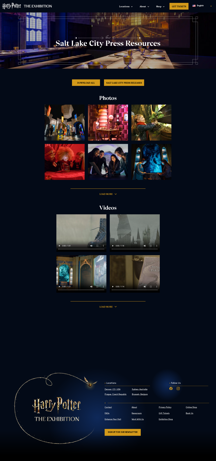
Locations (111, 383)
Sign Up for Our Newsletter (123, 432)
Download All (86, 82)
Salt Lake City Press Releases (124, 82)
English (200, 6)
